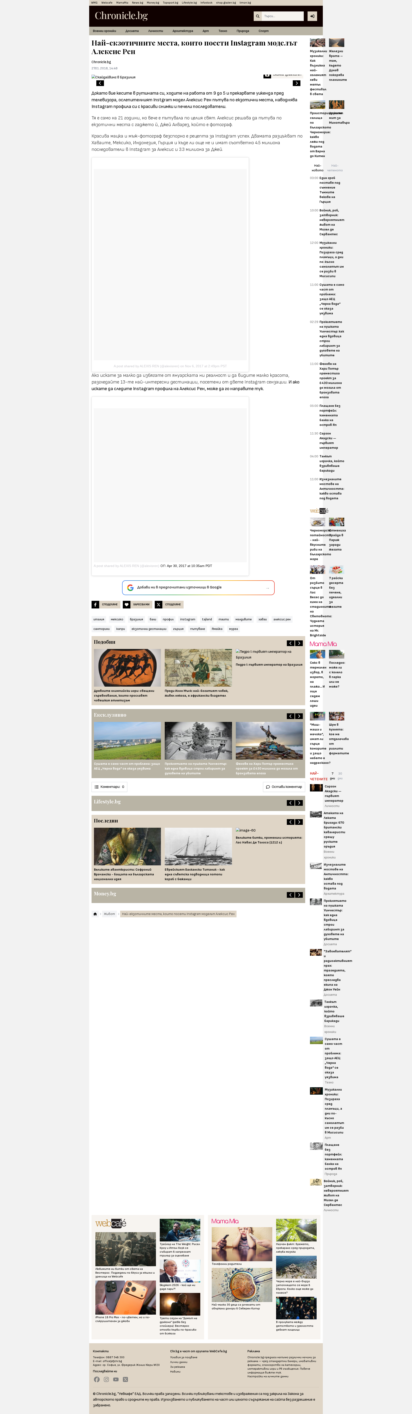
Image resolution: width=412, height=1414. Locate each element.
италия (98, 619)
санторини (101, 629)
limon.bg (245, 3)
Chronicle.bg (101, 62)
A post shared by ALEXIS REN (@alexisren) (146, 366)
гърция (178, 629)
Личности (155, 31)
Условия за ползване (183, 1357)
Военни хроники (104, 31)
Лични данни (178, 1362)
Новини (175, 1371)
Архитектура (183, 31)
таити (224, 619)
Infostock (206, 3)
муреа (233, 629)
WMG (94, 3)
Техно (222, 31)
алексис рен (282, 619)
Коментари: (112, 787)
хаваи (262, 619)
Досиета (132, 31)
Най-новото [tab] (318, 167)
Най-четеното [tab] (335, 167)
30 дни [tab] (340, 775)
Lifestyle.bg (189, 3)
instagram (187, 619)
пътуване (197, 629)
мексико (117, 619)
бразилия (136, 619)
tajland (207, 619)
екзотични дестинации (149, 629)
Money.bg (153, 3)
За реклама (177, 1367)
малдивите (244, 619)
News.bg (137, 3)
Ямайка (217, 629)
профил (168, 619)
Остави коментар (287, 787)
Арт (206, 31)
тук (259, 389)
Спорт (264, 31)
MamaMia (122, 3)
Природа (243, 31)
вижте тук (273, 1372)
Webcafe (107, 3)
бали (153, 619)
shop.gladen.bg (226, 3)
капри (120, 629)
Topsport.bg (170, 3)
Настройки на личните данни (267, 1376)
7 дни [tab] (332, 775)
